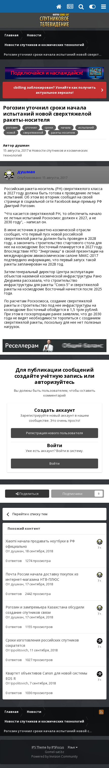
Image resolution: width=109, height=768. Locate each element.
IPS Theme (39, 747)
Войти (54, 463)
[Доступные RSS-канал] (101, 712)
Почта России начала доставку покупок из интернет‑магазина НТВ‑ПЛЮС (42, 577)
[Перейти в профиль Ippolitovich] (99, 641)
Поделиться (29, 493)
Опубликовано (42, 177)
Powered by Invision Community (54, 756)
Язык (72, 747)
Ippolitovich (19, 650)
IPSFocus (57, 747)
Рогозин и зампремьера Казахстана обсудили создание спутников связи (45, 610)
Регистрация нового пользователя (54, 433)
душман (22, 145)
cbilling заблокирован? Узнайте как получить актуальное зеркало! (54, 90)
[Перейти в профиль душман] (9, 175)
